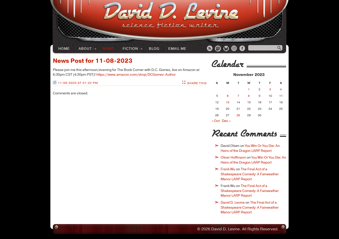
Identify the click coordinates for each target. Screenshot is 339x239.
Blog (154, 48)
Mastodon (218, 49)
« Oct (216, 121)
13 (227, 102)
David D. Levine (233, 202)
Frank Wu (228, 169)
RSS (210, 49)
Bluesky (226, 49)
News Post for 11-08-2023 (93, 61)
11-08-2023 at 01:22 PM (78, 83)
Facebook (242, 49)
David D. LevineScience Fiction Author (170, 15)
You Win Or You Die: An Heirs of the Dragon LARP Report (250, 148)
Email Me (177, 48)
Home (64, 48)
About (83, 49)
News (108, 48)
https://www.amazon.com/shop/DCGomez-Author (136, 74)
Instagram (234, 49)
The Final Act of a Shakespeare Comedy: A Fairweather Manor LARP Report (250, 174)
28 (238, 115)
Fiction (128, 49)
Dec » (226, 121)
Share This (197, 83)
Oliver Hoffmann (233, 157)
